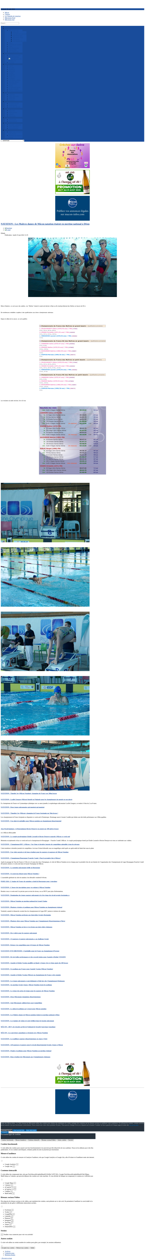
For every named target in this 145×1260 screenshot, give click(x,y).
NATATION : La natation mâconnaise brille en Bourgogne (20, 867)
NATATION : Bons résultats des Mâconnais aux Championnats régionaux (25, 1057)
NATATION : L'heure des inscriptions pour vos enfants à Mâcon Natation (25, 887)
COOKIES (5, 1132)
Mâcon (7, 12)
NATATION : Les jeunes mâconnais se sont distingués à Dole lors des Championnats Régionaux (33, 981)
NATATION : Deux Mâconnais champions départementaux (21, 997)
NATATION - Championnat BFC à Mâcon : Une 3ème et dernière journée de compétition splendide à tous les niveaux (40, 844)
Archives (7, 1251)
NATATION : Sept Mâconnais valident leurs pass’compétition (21, 1003)
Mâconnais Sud (9, 20)
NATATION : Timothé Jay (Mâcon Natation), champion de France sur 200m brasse (29, 793)
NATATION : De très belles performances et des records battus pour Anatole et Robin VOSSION (33, 957)
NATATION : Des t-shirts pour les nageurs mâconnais (19, 933)
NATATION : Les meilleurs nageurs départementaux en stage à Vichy (24, 1039)
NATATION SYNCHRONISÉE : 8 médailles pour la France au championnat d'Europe (30, 951)
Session (70, 1140)
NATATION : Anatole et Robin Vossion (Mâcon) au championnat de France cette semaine (31, 975)
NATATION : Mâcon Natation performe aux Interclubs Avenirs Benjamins (26, 915)
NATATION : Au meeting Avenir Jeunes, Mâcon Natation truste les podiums (26, 985)
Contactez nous (9, 1253)
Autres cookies (62, 1140)
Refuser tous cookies (22, 1248)
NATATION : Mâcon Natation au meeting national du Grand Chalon (24, 901)
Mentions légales (10, 1255)
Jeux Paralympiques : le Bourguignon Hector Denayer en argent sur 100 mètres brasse (30, 829)
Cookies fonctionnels (8, 1140)
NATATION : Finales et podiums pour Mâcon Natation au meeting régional (26, 1051)
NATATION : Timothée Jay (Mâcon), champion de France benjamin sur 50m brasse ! (29, 813)
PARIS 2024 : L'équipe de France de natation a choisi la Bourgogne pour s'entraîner (29, 881)
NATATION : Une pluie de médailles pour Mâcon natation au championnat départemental (31, 821)
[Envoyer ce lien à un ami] (7, 230)
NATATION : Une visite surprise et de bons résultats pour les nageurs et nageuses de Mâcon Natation (34, 852)
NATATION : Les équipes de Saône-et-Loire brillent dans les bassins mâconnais (27, 1021)
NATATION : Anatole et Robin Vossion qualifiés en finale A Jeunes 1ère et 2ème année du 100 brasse (34, 963)
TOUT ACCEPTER (18, 1130)
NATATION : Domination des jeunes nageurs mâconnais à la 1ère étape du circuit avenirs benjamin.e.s (35, 895)
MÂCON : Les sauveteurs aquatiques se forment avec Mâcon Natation (24, 1033)
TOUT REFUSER (31, 1130)
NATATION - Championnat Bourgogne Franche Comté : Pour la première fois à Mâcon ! (31, 858)
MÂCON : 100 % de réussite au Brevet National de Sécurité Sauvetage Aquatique (28, 1027)
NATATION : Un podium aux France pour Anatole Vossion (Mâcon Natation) (27, 969)
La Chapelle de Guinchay (13, 16)
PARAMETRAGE (6, 1130)
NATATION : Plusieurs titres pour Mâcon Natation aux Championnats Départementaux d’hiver (33, 921)
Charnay (7, 14)
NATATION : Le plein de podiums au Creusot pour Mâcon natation (23, 1009)
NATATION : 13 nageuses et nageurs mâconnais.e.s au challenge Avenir (25, 939)
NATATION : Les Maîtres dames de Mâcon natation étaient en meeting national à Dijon (45, 224)
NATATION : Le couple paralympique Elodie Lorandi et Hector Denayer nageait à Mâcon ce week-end (35, 836)
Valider (32, 1248)
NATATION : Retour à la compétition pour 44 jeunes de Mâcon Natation (25, 945)
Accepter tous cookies (8, 1248)
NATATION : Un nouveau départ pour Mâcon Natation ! (20, 874)
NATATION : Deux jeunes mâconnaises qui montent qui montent (22, 807)
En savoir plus (134, 1125)
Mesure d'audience (20, 1140)
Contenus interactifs (34, 1140)
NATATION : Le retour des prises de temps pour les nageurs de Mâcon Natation (28, 991)
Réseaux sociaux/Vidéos (49, 1140)
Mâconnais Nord (10, 18)
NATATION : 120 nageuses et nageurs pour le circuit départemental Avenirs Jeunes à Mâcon (32, 1045)
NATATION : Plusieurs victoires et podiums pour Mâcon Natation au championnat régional (31, 907)
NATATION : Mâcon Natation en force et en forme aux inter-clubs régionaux (26, 927)
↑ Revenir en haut (6, 1258)
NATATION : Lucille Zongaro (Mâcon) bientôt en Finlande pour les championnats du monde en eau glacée (36, 799)
